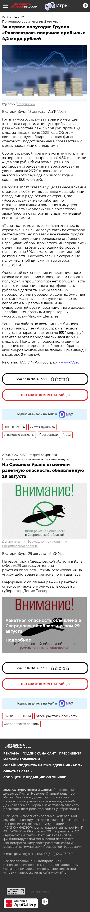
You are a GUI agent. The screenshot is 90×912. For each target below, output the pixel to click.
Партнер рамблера (39, 891)
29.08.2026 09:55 (14, 455)
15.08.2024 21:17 (13, 17)
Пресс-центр (70, 753)
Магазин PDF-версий (21, 759)
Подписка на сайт (39, 753)
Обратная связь (17, 771)
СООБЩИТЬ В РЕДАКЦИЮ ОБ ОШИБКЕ (34, 777)
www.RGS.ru (69, 362)
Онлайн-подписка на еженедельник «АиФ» (42, 765)
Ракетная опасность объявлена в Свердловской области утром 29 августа (43, 626)
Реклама (11, 753)
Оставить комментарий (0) (45, 395)
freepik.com (26, 104)
